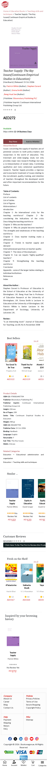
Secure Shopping (33, 704)
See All (36, 341)
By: (11, 86)
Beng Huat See (10, 94)
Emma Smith (17, 90)
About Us (8, 698)
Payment (7, 719)
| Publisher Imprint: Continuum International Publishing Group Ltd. (22, 103)
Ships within (17, 131)
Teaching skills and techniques (25, 462)
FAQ (6, 729)
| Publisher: (20, 98)
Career (6, 701)
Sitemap (29, 719)
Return (6, 726)
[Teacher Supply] (12, 488)
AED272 (9, 118)
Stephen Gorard (34, 86)
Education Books (18, 11)
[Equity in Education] (28, 488)
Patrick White (13, 86)
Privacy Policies (33, 698)
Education (7, 454)
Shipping (7, 722)
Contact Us (8, 707)
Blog (6, 704)
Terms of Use (31, 701)
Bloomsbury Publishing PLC (25, 98)
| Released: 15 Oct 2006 (24, 82)
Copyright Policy (33, 707)
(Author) (22, 86)
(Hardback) (8, 82)
